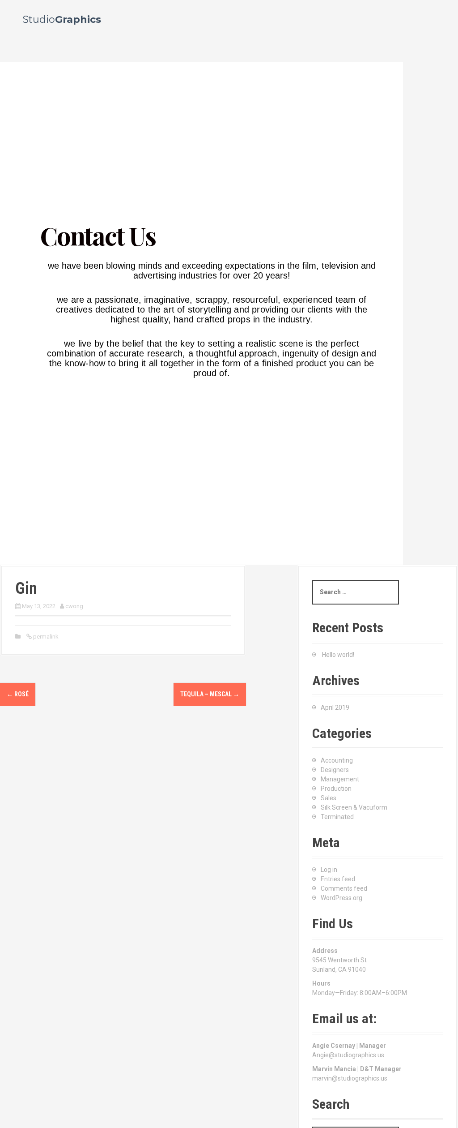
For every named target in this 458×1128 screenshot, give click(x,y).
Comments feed (344, 888)
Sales (328, 798)
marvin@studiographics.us (349, 1078)
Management (340, 779)
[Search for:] (355, 592)
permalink (45, 636)
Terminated (337, 816)
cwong (74, 606)
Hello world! (338, 654)
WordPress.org (341, 897)
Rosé (18, 694)
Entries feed (338, 879)
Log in (329, 869)
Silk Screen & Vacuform (354, 807)
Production (336, 788)
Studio (62, 19)
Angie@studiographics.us (348, 1055)
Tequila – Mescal (209, 694)
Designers (335, 769)
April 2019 (335, 707)
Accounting (337, 760)
